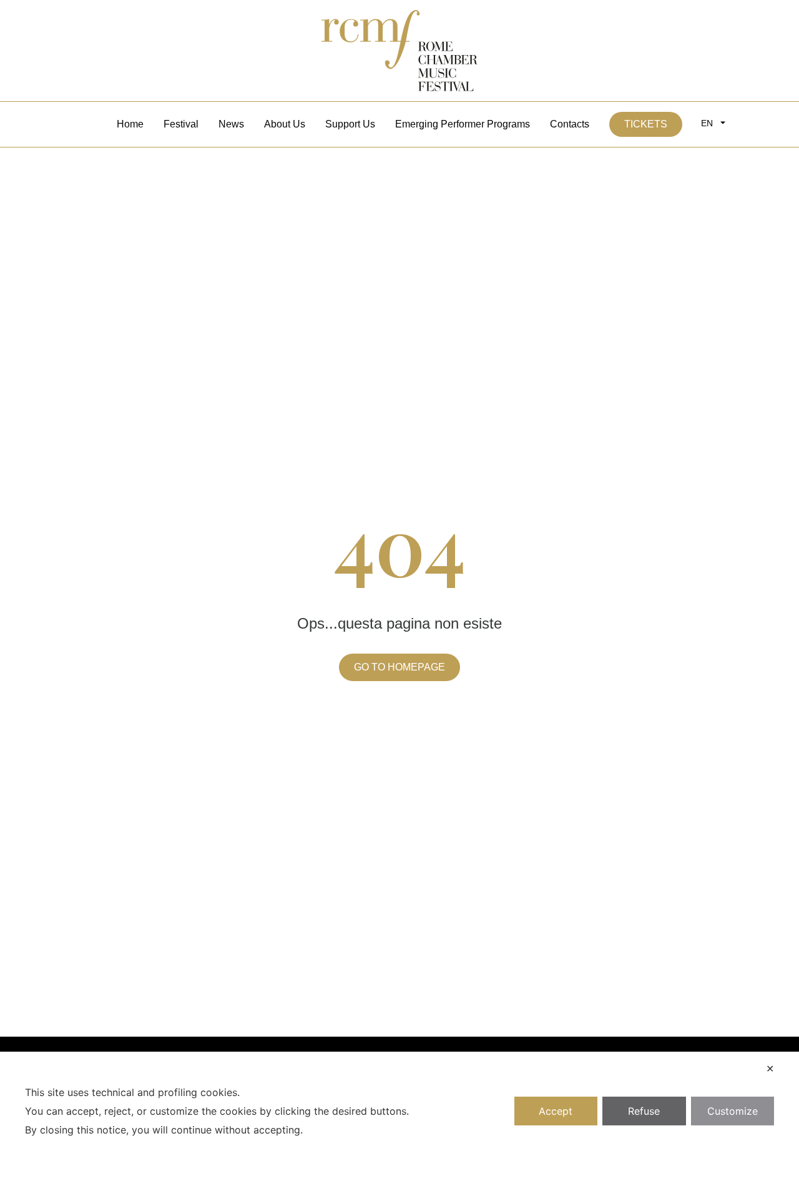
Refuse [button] (644, 1111)
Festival (181, 124)
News (231, 124)
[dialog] (399, 1119)
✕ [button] (770, 1068)
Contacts (569, 124)
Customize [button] (732, 1111)
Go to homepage (399, 667)
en (707, 123)
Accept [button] (555, 1111)
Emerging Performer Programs (462, 124)
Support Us (350, 124)
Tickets (645, 124)
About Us (284, 124)
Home (130, 124)
